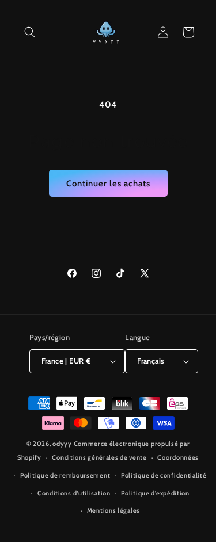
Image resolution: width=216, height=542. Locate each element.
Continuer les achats (108, 183)
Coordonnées (178, 457)
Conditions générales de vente (99, 457)
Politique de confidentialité (164, 475)
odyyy (62, 444)
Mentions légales (113, 510)
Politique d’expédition (155, 493)
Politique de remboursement (65, 475)
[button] (30, 32)
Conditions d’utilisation (74, 493)
